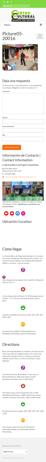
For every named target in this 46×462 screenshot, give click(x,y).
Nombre (5, 117)
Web (3, 135)
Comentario (6, 91)
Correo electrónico (8, 126)
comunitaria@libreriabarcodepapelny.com (20, 177)
